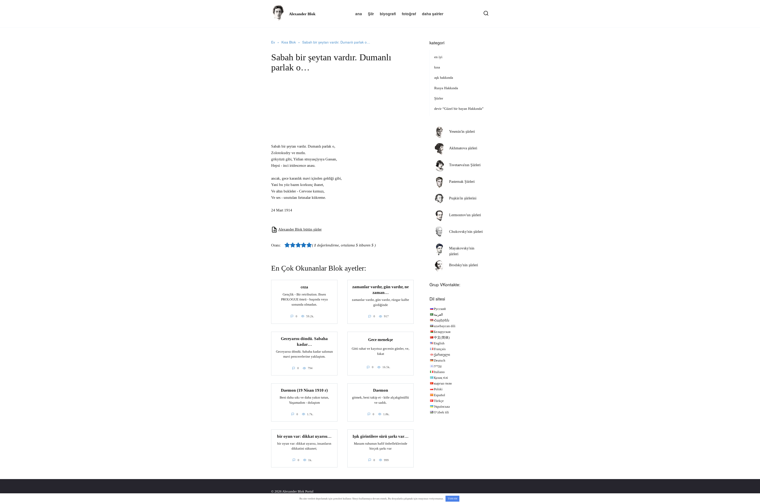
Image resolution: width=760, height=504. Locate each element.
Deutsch (439, 360)
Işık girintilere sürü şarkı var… (380, 436)
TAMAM (452, 498)
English (439, 343)
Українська (442, 406)
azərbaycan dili (444, 326)
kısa (437, 67)
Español (439, 395)
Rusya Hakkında (446, 88)
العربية (438, 314)
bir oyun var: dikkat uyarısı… (304, 436)
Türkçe (439, 401)
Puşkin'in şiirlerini (462, 198)
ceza (304, 287)
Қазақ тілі (441, 378)
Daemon (380, 390)
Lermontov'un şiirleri (465, 215)
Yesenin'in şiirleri (462, 131)
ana (358, 13)
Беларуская (442, 332)
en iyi (438, 57)
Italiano (439, 372)
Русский (440, 309)
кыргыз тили (443, 383)
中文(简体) (442, 337)
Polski (438, 389)
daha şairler (432, 13)
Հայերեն (441, 320)
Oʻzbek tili (441, 412)
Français (440, 349)
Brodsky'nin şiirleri (463, 265)
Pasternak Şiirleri (462, 181)
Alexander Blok (302, 14)
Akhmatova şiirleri (463, 148)
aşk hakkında (443, 78)
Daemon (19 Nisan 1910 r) (304, 390)
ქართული (442, 355)
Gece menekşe (380, 339)
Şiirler (438, 98)
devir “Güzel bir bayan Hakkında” (459, 109)
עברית (438, 366)
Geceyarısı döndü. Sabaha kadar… (304, 341)
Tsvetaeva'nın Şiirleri (465, 165)
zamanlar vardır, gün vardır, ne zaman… (380, 289)
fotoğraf (409, 13)
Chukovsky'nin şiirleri (466, 231)
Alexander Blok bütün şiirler (300, 229)
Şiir (371, 13)
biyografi (388, 13)
